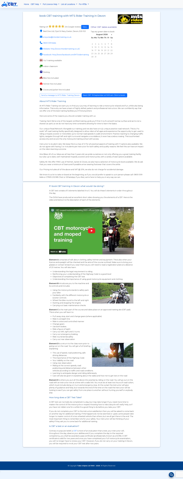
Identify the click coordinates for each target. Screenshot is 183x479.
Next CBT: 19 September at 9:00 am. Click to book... (104, 95)
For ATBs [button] (83, 4)
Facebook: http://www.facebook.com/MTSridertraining (66, 55)
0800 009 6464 (49, 43)
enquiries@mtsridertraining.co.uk (57, 37)
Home (26, 4)
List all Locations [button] (68, 4)
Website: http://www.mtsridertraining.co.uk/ (61, 49)
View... (85, 27)
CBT (75, 431)
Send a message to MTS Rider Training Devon (60, 95)
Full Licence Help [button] (50, 4)
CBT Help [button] (35, 4)
